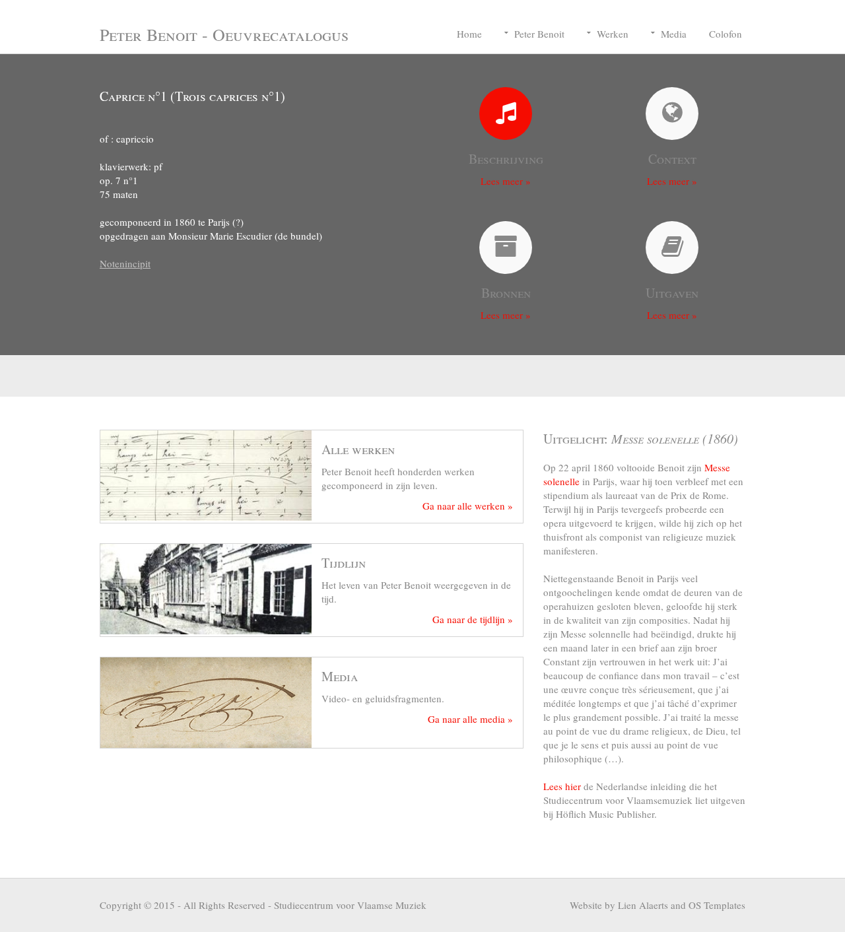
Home (469, 33)
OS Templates (717, 905)
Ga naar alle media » (470, 718)
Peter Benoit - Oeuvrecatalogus (224, 34)
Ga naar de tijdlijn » (472, 619)
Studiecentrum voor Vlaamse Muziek (350, 905)
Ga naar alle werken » (467, 505)
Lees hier (562, 786)
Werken (612, 33)
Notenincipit (125, 263)
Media (674, 33)
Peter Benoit (539, 33)
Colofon (725, 33)
